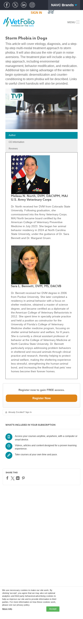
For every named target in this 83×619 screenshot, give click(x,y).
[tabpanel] (41, 265)
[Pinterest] (24, 478)
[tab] (41, 135)
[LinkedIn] (18, 478)
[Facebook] (8, 478)
